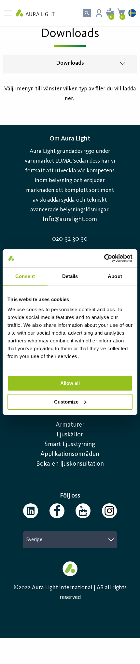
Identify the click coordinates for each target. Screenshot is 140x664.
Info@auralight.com (70, 219)
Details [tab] (70, 276)
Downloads (70, 63)
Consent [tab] (25, 276)
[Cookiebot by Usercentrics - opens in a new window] (104, 258)
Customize (66, 402)
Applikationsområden (69, 454)
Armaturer (70, 425)
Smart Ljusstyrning (70, 444)
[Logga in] (99, 13)
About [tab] (115, 276)
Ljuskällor (70, 435)
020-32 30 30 (70, 239)
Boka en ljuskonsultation (70, 464)
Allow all (70, 383)
